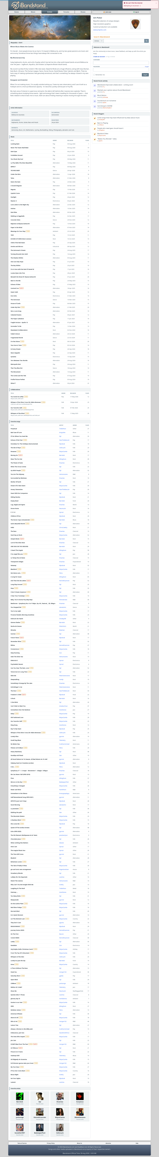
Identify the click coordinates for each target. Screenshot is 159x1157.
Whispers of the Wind (18, 413)
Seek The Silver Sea (17, 657)
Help (137, 1143)
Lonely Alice (14, 736)
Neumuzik (62, 508)
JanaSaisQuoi (63, 835)
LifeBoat (13, 983)
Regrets (13, 189)
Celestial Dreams (16, 315)
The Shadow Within (17, 258)
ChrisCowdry (63, 527)
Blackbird (14, 569)
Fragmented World (17, 338)
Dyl (60, 436)
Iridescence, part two (17, 1033)
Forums (66, 12)
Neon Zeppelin (15, 353)
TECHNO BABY (15, 170)
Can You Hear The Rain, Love (20, 668)
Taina (12, 178)
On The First (14, 934)
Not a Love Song (16, 311)
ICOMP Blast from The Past (19, 1044)
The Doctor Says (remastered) (20, 520)
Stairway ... (14, 892)
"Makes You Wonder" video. (107, 139)
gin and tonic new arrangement (21, 869)
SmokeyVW (62, 619)
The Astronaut (15, 300)
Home (16, 12)
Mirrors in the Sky (16, 782)
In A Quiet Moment (17, 915)
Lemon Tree (14, 1025)
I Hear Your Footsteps (18, 596)
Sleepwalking (15, 679)
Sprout (61, 512)
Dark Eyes (14, 151)
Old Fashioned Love (17, 717)
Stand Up (14, 972)
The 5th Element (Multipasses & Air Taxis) (24, 835)
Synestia (13, 357)
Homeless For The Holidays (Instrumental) (24, 444)
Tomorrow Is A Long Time (19, 672)
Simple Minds (15, 539)
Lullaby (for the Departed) (19, 877)
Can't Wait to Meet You (18, 706)
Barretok (62, 455)
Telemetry (62, 740)
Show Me (14, 991)
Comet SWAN (15, 938)
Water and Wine (16, 789)
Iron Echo (14, 296)
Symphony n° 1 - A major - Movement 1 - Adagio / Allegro (29, 770)
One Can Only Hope (17, 262)
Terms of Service (22, 1143)
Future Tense (15, 638)
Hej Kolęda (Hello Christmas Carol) (22, 949)
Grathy (61, 884)
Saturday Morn (15, 976)
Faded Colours (15, 334)
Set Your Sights (15, 1078)
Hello (12, 527)
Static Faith (14, 292)
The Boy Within (15, 265)
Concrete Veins (15, 220)
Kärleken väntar (16, 1010)
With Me (13, 675)
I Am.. (12, 767)
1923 (12, 235)
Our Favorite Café (16, 408)
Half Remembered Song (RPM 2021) (22, 797)
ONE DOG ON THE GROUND (19, 546)
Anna (12, 964)
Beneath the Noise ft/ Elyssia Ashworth (23, 277)
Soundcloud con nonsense (106, 101)
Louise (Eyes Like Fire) (18, 273)
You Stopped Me (16, 607)
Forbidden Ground (16, 155)
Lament (13, 1082)
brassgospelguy (64, 793)
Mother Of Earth (16, 482)
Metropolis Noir (16, 364)
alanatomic (62, 607)
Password (96, 66)
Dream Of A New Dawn (18, 486)
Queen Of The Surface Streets (20, 827)
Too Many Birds (16, 896)
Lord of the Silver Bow (18, 543)
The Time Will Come (17, 854)
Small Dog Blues (16, 740)
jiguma (61, 922)
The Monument (16, 372)
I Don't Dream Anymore (18, 592)
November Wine (16, 641)
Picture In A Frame (17, 1052)
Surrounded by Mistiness (19, 478)
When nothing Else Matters (19, 843)
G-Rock (13, 698)
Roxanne (13, 451)
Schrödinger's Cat (16, 687)
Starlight (13, 197)
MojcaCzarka (63, 451)
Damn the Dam (15, 182)
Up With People (16, 470)
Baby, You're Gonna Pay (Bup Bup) (21, 600)
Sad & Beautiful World (18, 524)
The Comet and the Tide (18, 376)
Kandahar (14, 945)
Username (96, 60)
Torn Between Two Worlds (19, 360)
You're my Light (16, 611)
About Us (79, 1143)
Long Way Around (16, 584)
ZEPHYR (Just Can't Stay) (18, 801)
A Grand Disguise (16, 186)
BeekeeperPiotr (64, 782)
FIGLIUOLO (62, 626)
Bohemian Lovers (16, 862)
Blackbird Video (102, 134)
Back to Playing (102, 123)
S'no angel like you (17, 554)
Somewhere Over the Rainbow (20, 710)
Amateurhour (63, 706)
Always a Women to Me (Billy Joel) (22, 1029)
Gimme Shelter (15, 622)
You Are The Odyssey (17, 474)
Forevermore (15, 649)
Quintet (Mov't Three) (18, 995)
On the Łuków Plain (17, 903)
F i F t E (13, 512)
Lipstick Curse (15, 193)
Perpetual (14, 429)
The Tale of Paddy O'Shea (19, 865)
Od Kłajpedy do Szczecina (19, 1059)
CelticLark (62, 448)
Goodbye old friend (17, 755)
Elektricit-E (14, 660)
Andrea (13, 208)
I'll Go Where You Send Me (19, 436)
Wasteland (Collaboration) (19, 330)
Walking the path (16, 812)
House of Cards (15, 303)
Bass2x (61, 934)
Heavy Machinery (16, 751)
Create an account (99, 56)
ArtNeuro (101, 125)
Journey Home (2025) (17, 930)
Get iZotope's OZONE (104, 106)
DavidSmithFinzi (64, 1033)
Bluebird (13, 858)
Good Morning (15, 805)
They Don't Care (16, 922)
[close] (156, 3)
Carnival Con (15, 288)
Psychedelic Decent (17, 664)
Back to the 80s (16, 281)
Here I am (14, 846)
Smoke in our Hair (16, 1002)
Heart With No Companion (19, 493)
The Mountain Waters (18, 816)
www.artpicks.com (99, 30)
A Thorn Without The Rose (19, 968)
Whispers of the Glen (17, 957)
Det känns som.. (16, 573)
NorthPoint (62, 789)
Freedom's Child (16, 694)
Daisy (12, 713)
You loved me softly (17, 397)
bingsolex (62, 432)
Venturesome (63, 474)
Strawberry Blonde (17, 873)
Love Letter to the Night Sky (20, 205)
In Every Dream (16, 349)
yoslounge (62, 983)
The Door (14, 691)
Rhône (13, 645)
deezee (61, 843)
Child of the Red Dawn (18, 243)
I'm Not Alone (15, 341)
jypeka (61, 976)
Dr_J (104, 86)
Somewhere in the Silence (19, 793)
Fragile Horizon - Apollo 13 (19, 322)
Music (33, 12)
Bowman (62, 630)
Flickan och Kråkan (17, 748)
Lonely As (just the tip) (18, 960)
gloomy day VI (15, 998)
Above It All (14, 1017)
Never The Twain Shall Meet (19, 148)
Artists (49, 12)
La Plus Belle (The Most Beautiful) (21, 163)
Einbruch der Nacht (17, 619)
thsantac (62, 463)
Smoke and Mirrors (17, 246)
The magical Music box (18, 850)
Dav (60, 755)
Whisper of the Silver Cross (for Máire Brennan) (26, 402)
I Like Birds (14, 702)
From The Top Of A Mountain (20, 953)
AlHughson (62, 459)
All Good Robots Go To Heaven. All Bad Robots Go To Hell (29, 759)
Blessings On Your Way (18, 231)
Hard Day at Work (16, 535)
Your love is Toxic (16, 345)
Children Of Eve (16, 516)
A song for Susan (16, 577)
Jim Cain (13, 1040)
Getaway (13, 565)
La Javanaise (15, 808)
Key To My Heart (16, 729)
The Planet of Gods (17, 463)
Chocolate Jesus (16, 839)
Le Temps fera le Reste (18, 558)
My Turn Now (15, 1067)
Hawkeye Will (15, 1055)
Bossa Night (14, 1074)
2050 (12, 1006)
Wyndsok (62, 444)
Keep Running (15, 653)
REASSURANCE (15, 926)
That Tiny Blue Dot (16, 368)
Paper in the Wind (16, 227)
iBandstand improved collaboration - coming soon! (115, 85)
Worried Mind (15, 911)
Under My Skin (15, 307)
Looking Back (15, 144)
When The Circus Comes (18, 467)
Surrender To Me (16, 326)
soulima (61, 877)
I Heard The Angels (17, 550)
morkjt (61, 679)
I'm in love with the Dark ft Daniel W (22, 269)
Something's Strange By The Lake (21, 683)
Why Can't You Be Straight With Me (22, 884)
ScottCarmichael (64, 744)
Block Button (101, 95)
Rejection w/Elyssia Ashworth (20, 224)
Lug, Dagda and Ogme (18, 505)
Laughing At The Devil (18, 888)
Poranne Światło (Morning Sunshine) (22, 615)
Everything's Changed (18, 786)
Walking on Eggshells (17, 216)
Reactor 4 (14, 201)
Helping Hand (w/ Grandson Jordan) (22, 763)
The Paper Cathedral (17, 319)
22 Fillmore (14, 1048)
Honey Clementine (17, 489)
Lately (13, 941)
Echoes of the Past (16, 440)
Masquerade (15, 900)
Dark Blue (14, 212)
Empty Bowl (14, 501)
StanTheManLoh (64, 440)
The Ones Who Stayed (18, 1036)
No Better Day (15, 744)
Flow (12, 778)
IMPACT (13, 167)
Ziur (60, 653)
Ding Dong (14, 725)
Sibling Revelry (15, 497)
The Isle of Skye (16, 448)
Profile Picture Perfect (18, 379)
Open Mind (14, 979)
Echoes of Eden (15, 284)
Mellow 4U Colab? (16, 987)
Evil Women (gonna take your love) (22, 1063)
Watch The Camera (17, 881)
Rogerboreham (64, 869)
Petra (61, 573)
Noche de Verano (16, 626)
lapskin (104, 102)
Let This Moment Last (18, 919)
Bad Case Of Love (16, 432)
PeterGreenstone (64, 675)
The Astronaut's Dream (18, 250)
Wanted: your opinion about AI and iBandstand (113, 90)
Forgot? (147, 66)
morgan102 (62, 972)
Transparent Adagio (17, 562)
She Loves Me (15, 824)
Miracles (13, 630)
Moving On (14, 455)
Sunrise (13, 634)
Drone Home (15, 508)
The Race (13, 531)
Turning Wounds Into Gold (19, 254)
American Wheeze (16, 1014)
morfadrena (63, 998)
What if (13, 383)
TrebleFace (62, 429)
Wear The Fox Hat (16, 459)
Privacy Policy (51, 1143)
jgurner (61, 736)
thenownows (63, 600)
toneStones (62, 710)
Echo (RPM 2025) (16, 831)
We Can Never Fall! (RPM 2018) (20, 774)
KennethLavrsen (64, 581)
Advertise (108, 1143)
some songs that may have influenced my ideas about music (118, 118)
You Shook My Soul (17, 159)
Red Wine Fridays (16, 907)
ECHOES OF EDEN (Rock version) (21, 239)
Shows (83, 12)
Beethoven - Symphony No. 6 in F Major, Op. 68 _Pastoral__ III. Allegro (33, 603)
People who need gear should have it (110, 128)
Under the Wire (16, 174)
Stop (12, 588)
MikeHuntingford (107, 108)
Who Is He (14, 1021)
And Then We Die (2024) (18, 581)
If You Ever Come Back (18, 1071)
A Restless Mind (16, 820)
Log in (145, 75)
